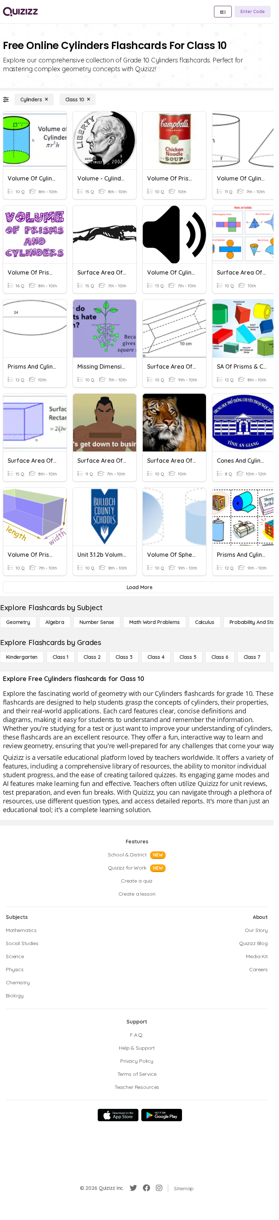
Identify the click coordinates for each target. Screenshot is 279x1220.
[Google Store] (161, 1115)
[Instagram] (159, 1188)
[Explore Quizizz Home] (20, 11)
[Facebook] (146, 1188)
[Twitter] (133, 1188)
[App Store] (118, 1115)
